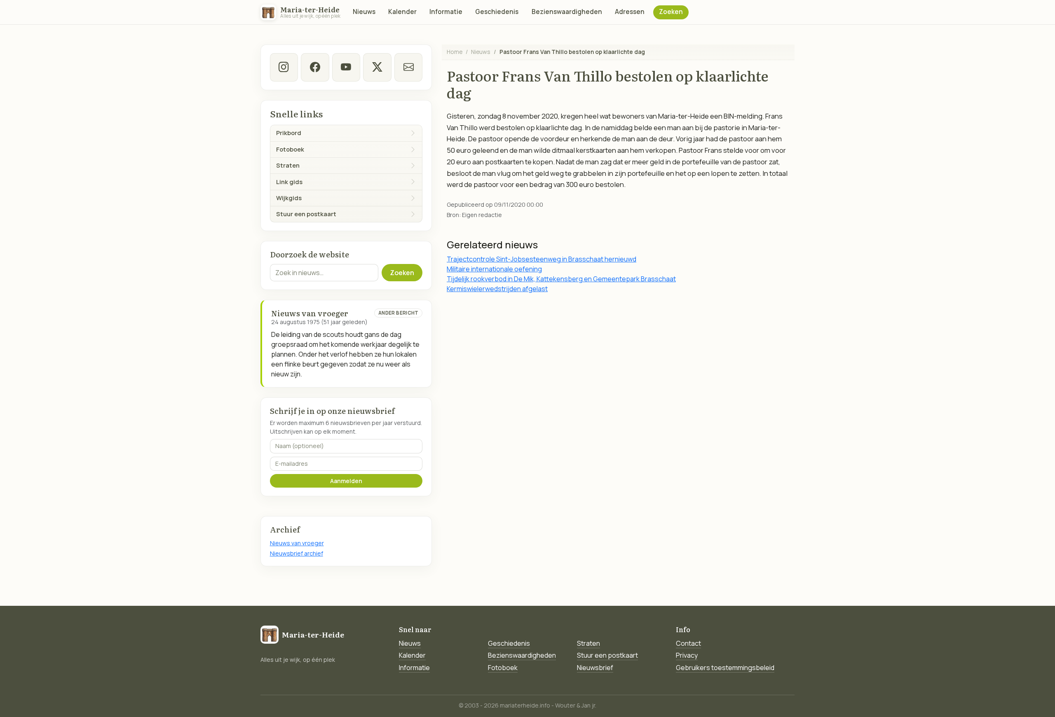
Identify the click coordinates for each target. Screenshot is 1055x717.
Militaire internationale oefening (494, 268)
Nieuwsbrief (595, 667)
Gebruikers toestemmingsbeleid (725, 667)
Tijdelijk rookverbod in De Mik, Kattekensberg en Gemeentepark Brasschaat (561, 278)
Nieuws (364, 11)
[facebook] (315, 67)
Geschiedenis (496, 11)
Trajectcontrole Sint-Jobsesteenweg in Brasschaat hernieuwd (541, 259)
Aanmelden (346, 481)
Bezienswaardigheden (567, 11)
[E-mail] (408, 67)
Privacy (687, 655)
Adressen (630, 11)
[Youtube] (346, 67)
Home (454, 52)
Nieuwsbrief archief (296, 553)
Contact (688, 643)
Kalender (402, 11)
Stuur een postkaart (607, 655)
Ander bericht (398, 313)
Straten (588, 643)
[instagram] (284, 67)
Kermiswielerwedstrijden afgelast (497, 288)
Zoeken (671, 11)
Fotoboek (503, 667)
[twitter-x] (377, 67)
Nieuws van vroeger (297, 543)
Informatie (445, 11)
